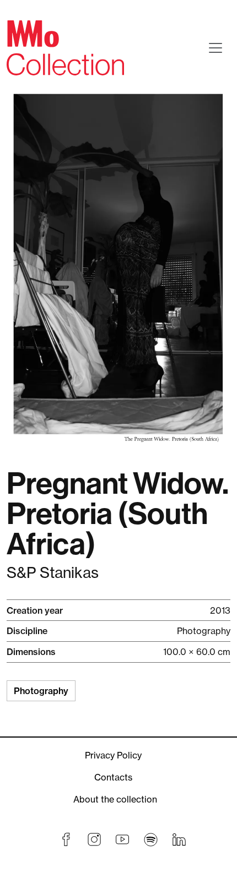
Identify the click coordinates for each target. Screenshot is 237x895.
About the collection (115, 799)
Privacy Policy (113, 755)
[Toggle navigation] (215, 47)
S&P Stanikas (53, 573)
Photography (41, 690)
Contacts (113, 777)
